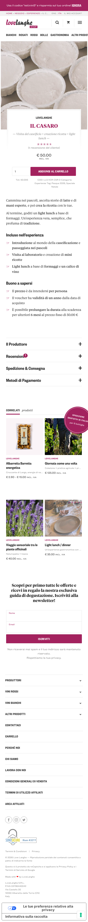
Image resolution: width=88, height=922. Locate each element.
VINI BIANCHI (13, 703)
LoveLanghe (13, 458)
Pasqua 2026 (58, 183)
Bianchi (11, 35)
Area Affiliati (14, 804)
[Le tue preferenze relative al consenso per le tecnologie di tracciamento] (81, 915)
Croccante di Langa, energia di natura (25, 472)
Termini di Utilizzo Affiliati (24, 792)
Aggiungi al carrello (53, 171)
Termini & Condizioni (16, 851)
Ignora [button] (76, 5)
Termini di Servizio (15, 870)
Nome (12, 613)
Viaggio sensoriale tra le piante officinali (22, 547)
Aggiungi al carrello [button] (60, 479)
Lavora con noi (15, 770)
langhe (19, 23)
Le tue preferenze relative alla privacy (48, 908)
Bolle (44, 35)
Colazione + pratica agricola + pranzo (64, 468)
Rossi (34, 35)
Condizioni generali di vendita (26, 781)
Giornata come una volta (61, 463)
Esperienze (33, 13)
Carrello (11, 736)
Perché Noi (12, 748)
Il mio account (73, 13)
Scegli (12, 483)
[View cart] (68, 23)
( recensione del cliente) (44, 148)
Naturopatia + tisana (17, 553)
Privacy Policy (66, 866)
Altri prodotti (15, 714)
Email (12, 624)
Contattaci (13, 725)
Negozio (19, 13)
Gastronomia (60, 35)
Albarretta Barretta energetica (19, 465)
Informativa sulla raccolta (26, 917)
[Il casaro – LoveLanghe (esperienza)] (44, 85)
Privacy (36, 851)
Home (9, 13)
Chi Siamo (11, 759)
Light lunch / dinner (58, 545)
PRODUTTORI (13, 680)
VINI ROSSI (11, 691)
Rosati (23, 35)
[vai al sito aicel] (21, 837)
